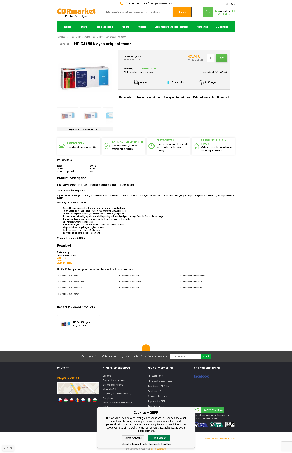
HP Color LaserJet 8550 (128, 275)
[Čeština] (60, 400)
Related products (204, 97)
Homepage (61, 37)
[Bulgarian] (95, 400)
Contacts (107, 375)
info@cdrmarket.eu (161, 3)
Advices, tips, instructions (114, 380)
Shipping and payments (113, 384)
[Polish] (72, 400)
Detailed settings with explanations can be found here (146, 444)
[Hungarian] (66, 400)
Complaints (108, 398)
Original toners (90, 37)
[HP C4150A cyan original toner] (85, 78)
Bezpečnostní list (64, 263)
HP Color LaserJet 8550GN (190, 281)
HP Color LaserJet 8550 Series (70, 281)
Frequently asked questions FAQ (117, 393)
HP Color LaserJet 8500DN (190, 287)
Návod (60, 260)
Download (223, 97)
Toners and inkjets (158, 449)
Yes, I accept (159, 438)
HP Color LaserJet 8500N (68, 293)
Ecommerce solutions (213, 438)
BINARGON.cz (229, 438)
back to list (63, 44)
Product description (148, 97)
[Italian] (89, 400)
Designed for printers (177, 97)
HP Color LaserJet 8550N (129, 287)
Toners (72, 37)
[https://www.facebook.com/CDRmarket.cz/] (201, 376)
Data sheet (61, 258)
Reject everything (133, 438)
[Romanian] (77, 400)
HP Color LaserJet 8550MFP (69, 287)
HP (79, 37)
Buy (222, 58)
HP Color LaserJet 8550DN (129, 281)
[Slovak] (83, 400)
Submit (205, 356)
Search (182, 12)
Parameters (126, 97)
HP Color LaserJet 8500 (67, 275)
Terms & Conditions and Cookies (117, 402)
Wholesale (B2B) (110, 389)
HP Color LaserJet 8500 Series (192, 275)
